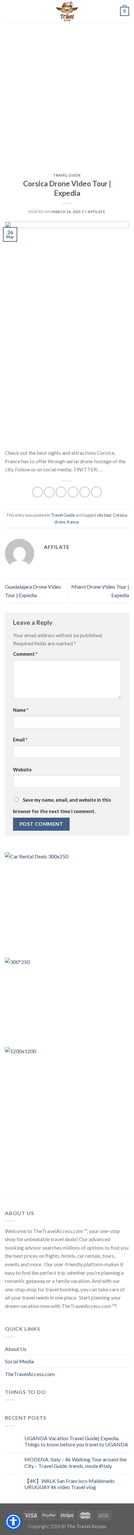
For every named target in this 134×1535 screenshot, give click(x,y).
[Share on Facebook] (49, 492)
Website (22, 769)
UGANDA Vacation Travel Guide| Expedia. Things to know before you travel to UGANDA (76, 1441)
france (73, 521)
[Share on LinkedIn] (96, 492)
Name (20, 710)
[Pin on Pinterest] (84, 492)
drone (59, 521)
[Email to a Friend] (73, 492)
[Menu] (9, 11)
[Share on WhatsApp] (37, 492)
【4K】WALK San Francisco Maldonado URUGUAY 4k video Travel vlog (69, 1484)
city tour (104, 515)
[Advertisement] (67, 93)
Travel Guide (67, 175)
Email (20, 739)
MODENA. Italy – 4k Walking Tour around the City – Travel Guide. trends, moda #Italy (75, 1462)
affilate (96, 211)
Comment (25, 654)
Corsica (120, 515)
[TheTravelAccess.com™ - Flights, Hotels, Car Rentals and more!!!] (67, 11)
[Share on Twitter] (61, 492)
